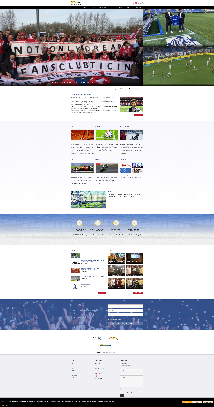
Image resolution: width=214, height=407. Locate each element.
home (75, 7)
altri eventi (138, 7)
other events (124, 159)
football (98, 127)
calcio (93, 7)
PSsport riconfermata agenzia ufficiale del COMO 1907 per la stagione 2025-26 (93, 253)
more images (137, 292)
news (73, 368)
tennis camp (129, 7)
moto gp (97, 159)
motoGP (120, 7)
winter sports (124, 127)
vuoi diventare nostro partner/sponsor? (108, 352)
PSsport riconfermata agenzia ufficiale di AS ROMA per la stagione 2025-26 (92, 269)
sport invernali (102, 7)
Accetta (186, 402)
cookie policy (74, 377)
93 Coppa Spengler (85, 284)
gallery (73, 370)
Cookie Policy (3, 405)
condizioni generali (76, 373)
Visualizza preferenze (208, 402)
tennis (84, 7)
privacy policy (75, 375)
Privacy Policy (8, 405)
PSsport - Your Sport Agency (81, 94)
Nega (197, 402)
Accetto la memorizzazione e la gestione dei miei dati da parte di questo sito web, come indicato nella (125, 318)
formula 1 (74, 159)
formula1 (112, 7)
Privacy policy (119, 319)
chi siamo (74, 365)
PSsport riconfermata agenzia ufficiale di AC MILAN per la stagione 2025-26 (92, 261)
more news (101, 293)
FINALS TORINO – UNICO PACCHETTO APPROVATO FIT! (92, 276)
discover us (138, 115)
